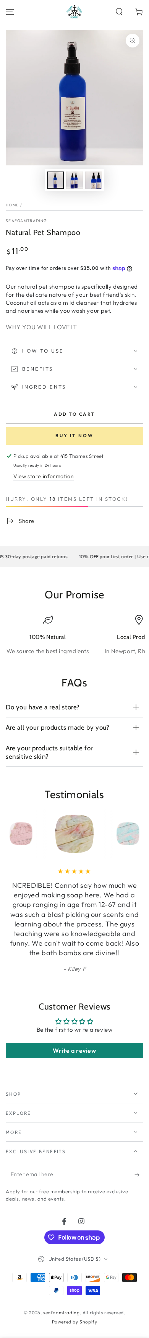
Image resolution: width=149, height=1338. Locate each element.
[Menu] (10, 11)
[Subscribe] (138, 1174)
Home (12, 205)
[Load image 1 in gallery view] (55, 180)
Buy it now (74, 435)
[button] (119, 11)
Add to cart (74, 414)
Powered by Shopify (74, 1322)
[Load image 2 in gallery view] (74, 180)
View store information (43, 476)
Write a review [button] (74, 1050)
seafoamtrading (26, 220)
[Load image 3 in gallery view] (93, 180)
